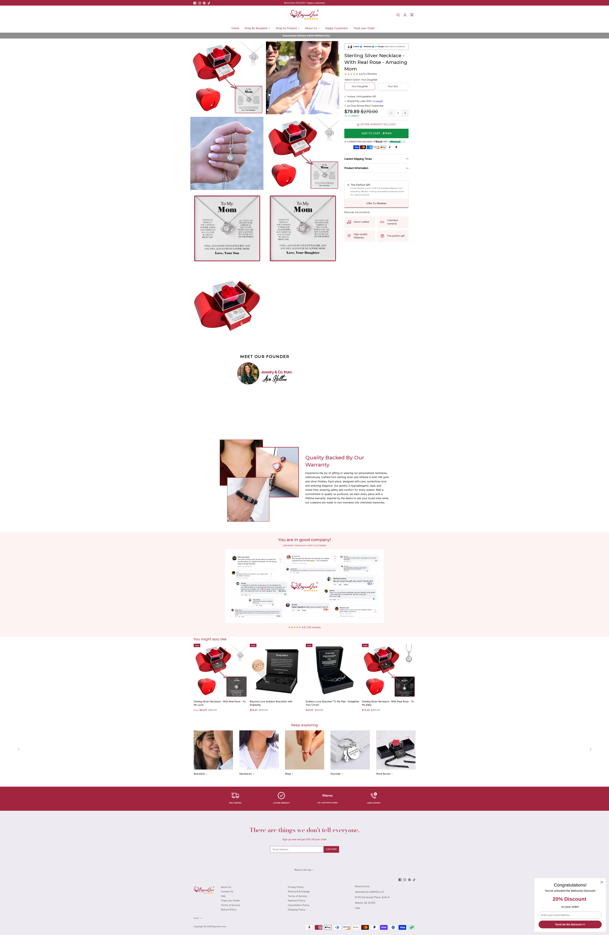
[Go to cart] (412, 14)
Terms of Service (230, 905)
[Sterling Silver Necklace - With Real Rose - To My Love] (220, 670)
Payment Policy (296, 900)
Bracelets (199, 773)
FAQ (223, 896)
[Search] (398, 14)
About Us (226, 887)
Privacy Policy (296, 887)
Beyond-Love (219, 926)
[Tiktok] (209, 2)
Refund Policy (228, 909)
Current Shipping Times (358, 158)
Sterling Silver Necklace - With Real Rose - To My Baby (388, 703)
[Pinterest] (204, 2)
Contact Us (227, 891)
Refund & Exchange (299, 891)
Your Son (393, 86)
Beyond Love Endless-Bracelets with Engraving (271, 703)
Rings (288, 773)
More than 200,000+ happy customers (304, 2)
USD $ (196, 918)
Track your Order (230, 900)
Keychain (336, 773)
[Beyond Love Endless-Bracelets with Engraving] (277, 670)
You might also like (209, 639)
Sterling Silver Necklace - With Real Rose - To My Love (220, 703)
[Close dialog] (602, 882)
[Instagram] (199, 2)
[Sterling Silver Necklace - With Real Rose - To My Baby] (389, 670)
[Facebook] (194, 2)
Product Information (356, 168)
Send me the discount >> (570, 924)
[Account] (405, 14)
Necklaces (245, 773)
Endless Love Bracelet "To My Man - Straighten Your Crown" (332, 703)
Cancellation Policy (298, 905)
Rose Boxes (383, 773)
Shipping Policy (296, 909)
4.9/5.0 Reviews (367, 73)
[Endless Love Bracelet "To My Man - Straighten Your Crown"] (333, 670)
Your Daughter (360, 86)
